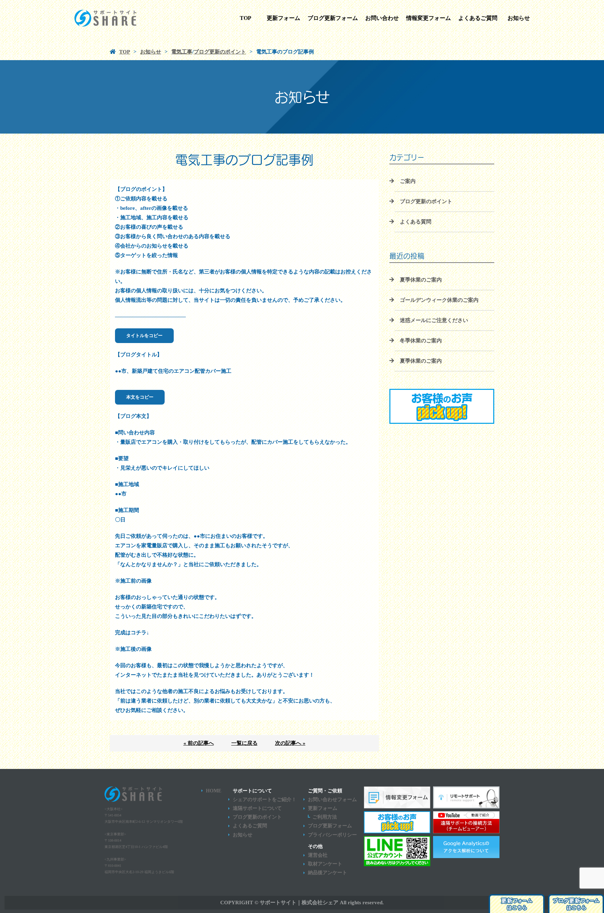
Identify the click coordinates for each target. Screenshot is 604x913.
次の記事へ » (290, 743)
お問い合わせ (382, 18)
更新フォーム (283, 18)
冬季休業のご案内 (421, 340)
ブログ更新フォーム (333, 18)
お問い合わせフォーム (332, 799)
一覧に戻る (244, 743)
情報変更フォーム (428, 18)
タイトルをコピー (144, 335)
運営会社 (318, 855)
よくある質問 (415, 221)
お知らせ (519, 18)
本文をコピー (139, 397)
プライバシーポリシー (332, 834)
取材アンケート (325, 863)
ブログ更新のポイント (426, 201)
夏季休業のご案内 (421, 280)
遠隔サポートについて (257, 808)
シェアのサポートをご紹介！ (264, 799)
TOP (245, 18)
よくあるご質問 (477, 18)
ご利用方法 (324, 817)
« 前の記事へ (199, 743)
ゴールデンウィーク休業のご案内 (439, 300)
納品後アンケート (327, 872)
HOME (213, 790)
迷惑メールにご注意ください (434, 320)
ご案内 (408, 181)
